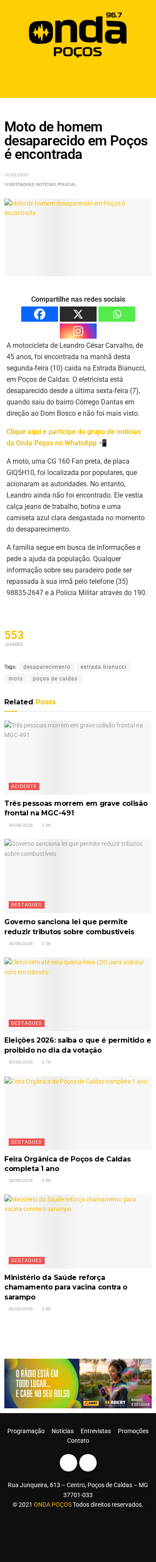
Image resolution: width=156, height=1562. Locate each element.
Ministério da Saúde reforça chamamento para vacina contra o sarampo (65, 1287)
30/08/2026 (20, 825)
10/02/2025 (16, 174)
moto (16, 679)
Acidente (24, 786)
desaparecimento (47, 667)
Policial (67, 184)
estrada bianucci (104, 667)
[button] (78, 79)
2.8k (46, 1308)
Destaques (22, 184)
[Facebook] (39, 314)
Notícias (46, 184)
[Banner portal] (78, 1383)
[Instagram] (78, 331)
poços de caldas (55, 679)
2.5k (46, 825)
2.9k (46, 1180)
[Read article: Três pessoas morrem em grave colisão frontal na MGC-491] (78, 757)
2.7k (46, 1062)
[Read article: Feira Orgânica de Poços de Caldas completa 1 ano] (78, 1113)
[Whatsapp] (116, 314)
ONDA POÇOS (53, 1504)
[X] (78, 314)
